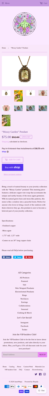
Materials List (40, 367)
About (19, 367)
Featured (24, 281)
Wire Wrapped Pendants (24, 288)
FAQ (20, 370)
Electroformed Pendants (24, 292)
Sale (24, 285)
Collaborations (24, 306)
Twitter (24, 330)
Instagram (24, 323)
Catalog (11, 367)
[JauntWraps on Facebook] (40, 375)
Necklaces (24, 299)
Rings (24, 295)
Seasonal (24, 309)
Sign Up (42, 355)
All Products (24, 278)
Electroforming (37, 370)
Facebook (24, 326)
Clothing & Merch (24, 313)
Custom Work (28, 367)
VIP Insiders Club (11, 370)
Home (4, 48)
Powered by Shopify (31, 382)
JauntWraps (18, 382)
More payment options (12, 174)
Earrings (24, 302)
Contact (27, 370)
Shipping (5, 142)
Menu (7, 3)
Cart (45, 3)
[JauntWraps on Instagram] (44, 375)
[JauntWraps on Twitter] (36, 375)
